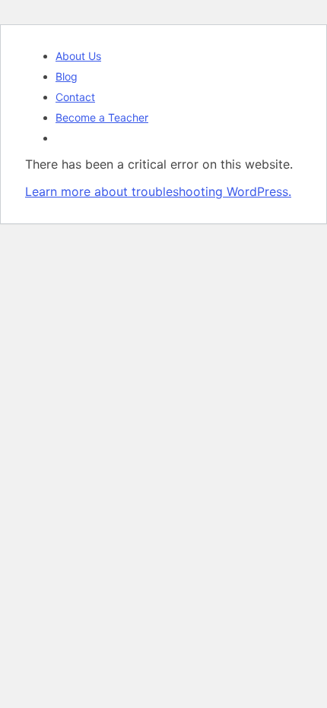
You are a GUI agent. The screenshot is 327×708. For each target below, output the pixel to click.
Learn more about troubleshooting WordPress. (158, 191)
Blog (67, 76)
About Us (78, 55)
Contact (75, 96)
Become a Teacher (102, 117)
